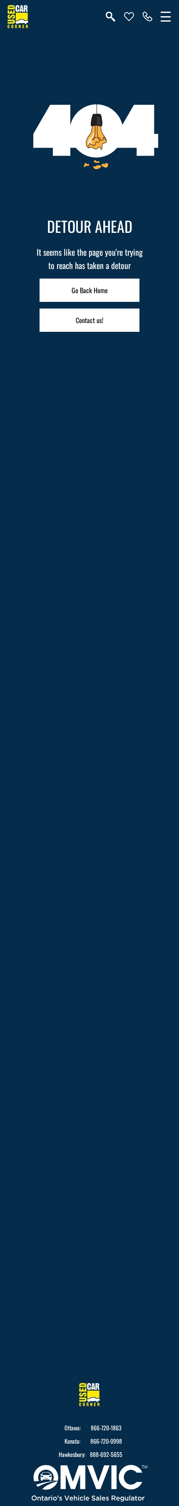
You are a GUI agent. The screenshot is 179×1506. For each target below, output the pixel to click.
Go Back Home (90, 290)
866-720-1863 (106, 1428)
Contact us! (89, 320)
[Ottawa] (147, 16)
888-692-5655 (106, 1454)
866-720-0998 (106, 1441)
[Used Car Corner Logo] (18, 16)
